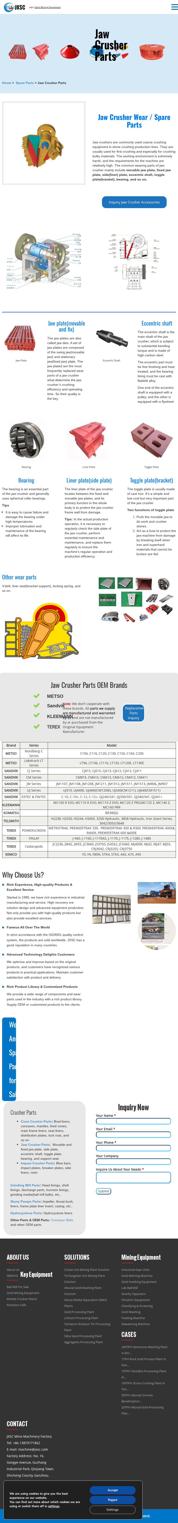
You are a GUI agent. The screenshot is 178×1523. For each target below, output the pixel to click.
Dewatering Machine (135, 1324)
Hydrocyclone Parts (25, 1213)
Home (6, 83)
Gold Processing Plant (79, 1312)
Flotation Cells (16, 1305)
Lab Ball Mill (129, 1288)
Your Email (105, 1129)
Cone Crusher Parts (36, 1121)
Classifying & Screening (137, 1306)
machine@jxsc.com (33, 1449)
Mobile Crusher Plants (22, 1299)
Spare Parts (25, 83)
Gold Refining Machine (137, 1276)
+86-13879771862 (26, 1443)
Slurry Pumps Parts (25, 1201)
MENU (10, 7)
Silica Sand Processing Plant (83, 1336)
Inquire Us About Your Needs (120, 1169)
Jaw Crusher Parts (35, 1144)
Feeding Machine (133, 1318)
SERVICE (12, 1276)
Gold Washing (130, 1312)
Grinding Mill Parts (25, 1185)
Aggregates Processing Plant (83, 1342)
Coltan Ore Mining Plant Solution (86, 1270)
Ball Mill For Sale (18, 1287)
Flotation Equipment (135, 1300)
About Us (13, 1270)
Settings (112, 1509)
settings (53, 1506)
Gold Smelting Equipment (139, 1282)
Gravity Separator (133, 1294)
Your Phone (106, 1142)
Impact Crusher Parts (37, 1163)
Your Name (106, 1115)
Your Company (107, 1156)
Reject (112, 1500)
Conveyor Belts (62, 1220)
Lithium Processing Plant (81, 1318)
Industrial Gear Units (135, 1270)
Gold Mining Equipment (23, 1293)
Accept (113, 1490)
